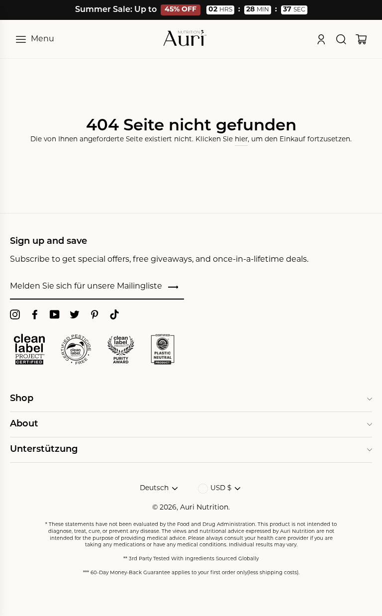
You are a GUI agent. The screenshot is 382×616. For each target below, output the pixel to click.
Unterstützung (44, 449)
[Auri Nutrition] (185, 39)
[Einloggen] (321, 39)
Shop (21, 399)
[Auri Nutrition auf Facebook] (35, 314)
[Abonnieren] (173, 288)
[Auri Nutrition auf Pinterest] (94, 314)
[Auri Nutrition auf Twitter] (75, 314)
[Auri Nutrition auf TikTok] (114, 314)
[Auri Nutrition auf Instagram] (15, 314)
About (24, 424)
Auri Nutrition (204, 508)
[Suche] (341, 39)
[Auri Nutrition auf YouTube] (55, 314)
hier (241, 139)
